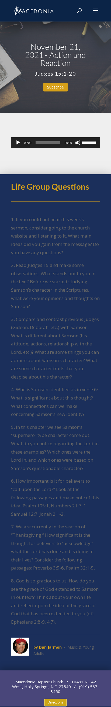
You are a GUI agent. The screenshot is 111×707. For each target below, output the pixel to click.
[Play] (18, 142)
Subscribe (55, 87)
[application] (55, 142)
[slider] (89, 142)
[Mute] (78, 142)
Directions (55, 702)
